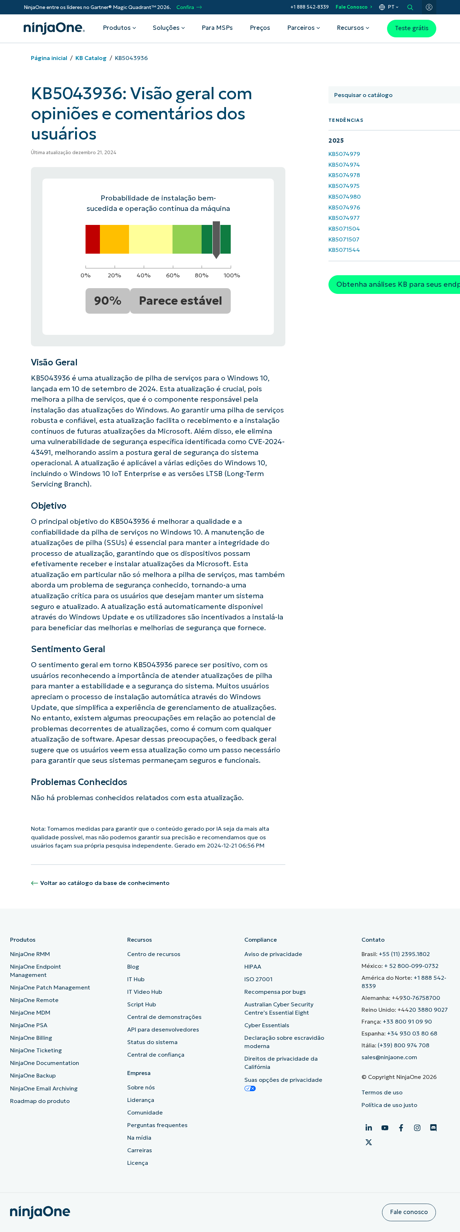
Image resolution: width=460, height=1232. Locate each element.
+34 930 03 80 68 (412, 1033)
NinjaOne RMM (30, 954)
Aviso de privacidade (273, 954)
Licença (137, 1162)
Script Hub (141, 1004)
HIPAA (252, 966)
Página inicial (49, 57)
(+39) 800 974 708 (403, 1045)
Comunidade (145, 1112)
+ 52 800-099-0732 (411, 965)
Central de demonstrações (164, 1016)
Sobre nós (141, 1087)
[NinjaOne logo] (54, 28)
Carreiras (139, 1150)
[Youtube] (385, 1128)
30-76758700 (421, 997)
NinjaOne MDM (30, 1012)
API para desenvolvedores (163, 1029)
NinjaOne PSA (28, 1025)
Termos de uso (382, 1092)
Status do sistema (152, 1042)
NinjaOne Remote (34, 999)
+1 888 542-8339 (309, 7)
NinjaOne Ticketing (36, 1050)
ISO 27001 (258, 979)
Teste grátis (411, 28)
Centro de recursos (153, 954)
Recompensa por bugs (275, 991)
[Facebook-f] (401, 1128)
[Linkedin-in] (369, 1128)
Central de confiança (155, 1054)
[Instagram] (417, 1128)
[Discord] (433, 1128)
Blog (133, 966)
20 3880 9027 (428, 1009)
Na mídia (139, 1137)
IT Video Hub (144, 991)
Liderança (140, 1099)
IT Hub (135, 979)
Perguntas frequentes (157, 1125)
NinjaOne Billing (31, 1037)
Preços (260, 28)
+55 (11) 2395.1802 (404, 954)
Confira (185, 7)
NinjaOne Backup (33, 1075)
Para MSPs (217, 28)
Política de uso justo (389, 1104)
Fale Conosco (352, 7)
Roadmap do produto (40, 1100)
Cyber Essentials (266, 1025)
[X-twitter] (369, 1142)
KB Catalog (91, 57)
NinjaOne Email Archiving (44, 1088)
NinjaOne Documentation (44, 1062)
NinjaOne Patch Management (50, 987)
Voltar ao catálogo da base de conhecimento (105, 882)
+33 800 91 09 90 (407, 1021)
